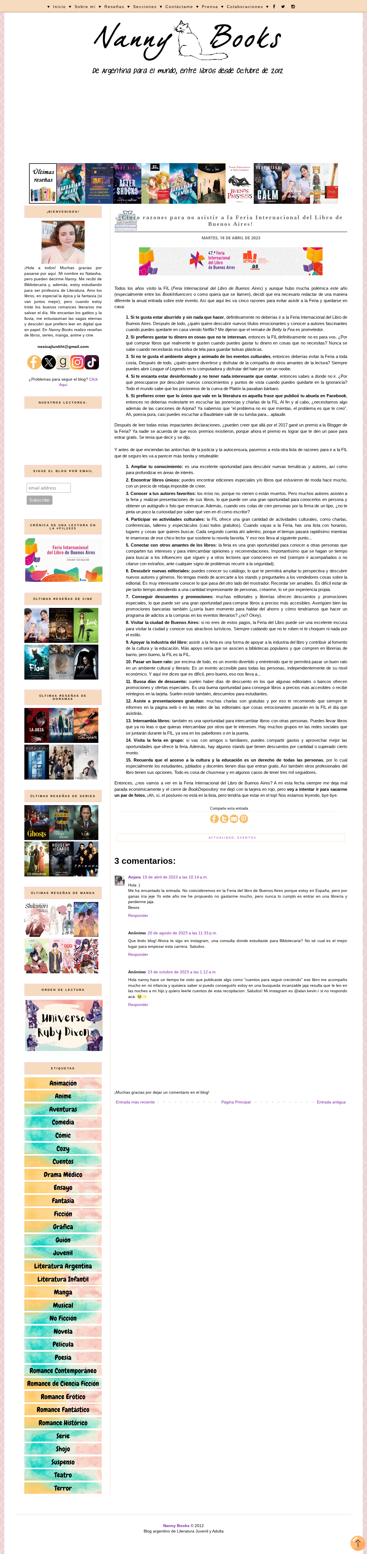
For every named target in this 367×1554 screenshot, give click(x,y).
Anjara (134, 877)
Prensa (210, 6)
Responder (138, 915)
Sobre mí (85, 6)
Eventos (246, 837)
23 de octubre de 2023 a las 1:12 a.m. (182, 972)
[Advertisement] (183, 120)
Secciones (145, 6)
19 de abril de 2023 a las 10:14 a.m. (175, 877)
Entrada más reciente (135, 1102)
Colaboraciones (245, 6)
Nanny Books (176, 1525)
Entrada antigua (331, 1102)
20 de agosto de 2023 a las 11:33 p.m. (182, 933)
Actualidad (221, 837)
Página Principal (236, 1102)
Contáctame (179, 6)
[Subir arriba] (358, 1544)
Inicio (59, 6)
